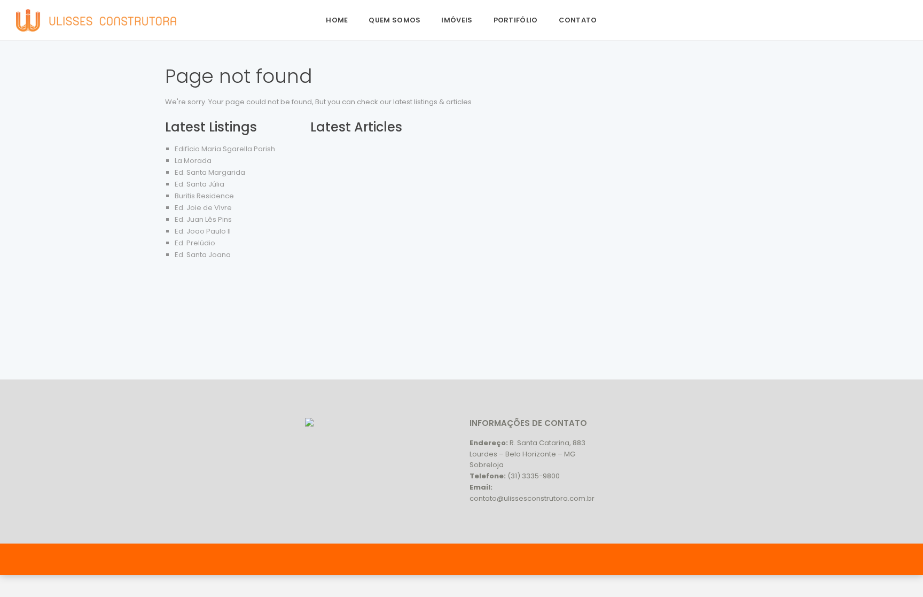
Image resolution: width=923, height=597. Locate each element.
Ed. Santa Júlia (199, 184)
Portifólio (516, 20)
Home (337, 20)
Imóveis (456, 20)
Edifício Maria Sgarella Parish (225, 149)
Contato (578, 20)
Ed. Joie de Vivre (203, 208)
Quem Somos (394, 20)
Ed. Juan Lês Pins (203, 219)
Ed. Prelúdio (195, 243)
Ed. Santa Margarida (210, 172)
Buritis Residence (204, 196)
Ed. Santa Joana (203, 255)
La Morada (193, 161)
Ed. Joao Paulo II (203, 231)
